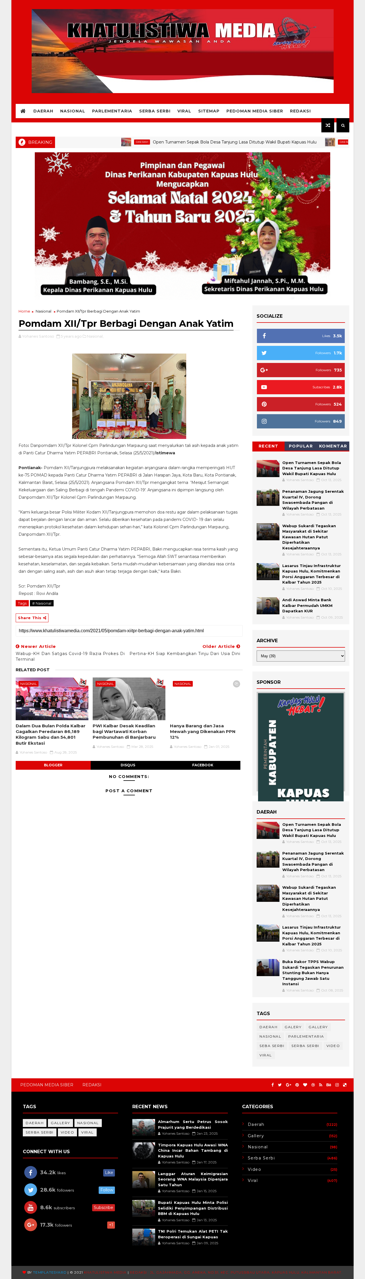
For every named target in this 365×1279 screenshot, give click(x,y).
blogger (53, 765)
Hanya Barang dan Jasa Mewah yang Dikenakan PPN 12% (203, 731)
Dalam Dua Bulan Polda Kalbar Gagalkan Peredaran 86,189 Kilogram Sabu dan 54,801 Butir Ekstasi (51, 734)
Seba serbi (271, 1046)
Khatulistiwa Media (105, 1272)
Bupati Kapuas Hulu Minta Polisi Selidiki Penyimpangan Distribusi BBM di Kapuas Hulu (193, 1208)
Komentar (333, 446)
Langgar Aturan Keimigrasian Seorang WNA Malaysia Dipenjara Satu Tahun (193, 1179)
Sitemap (209, 111)
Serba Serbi (155, 111)
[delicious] (345, 1085)
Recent (269, 446)
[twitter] (280, 1085)
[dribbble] (313, 1085)
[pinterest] (297, 1085)
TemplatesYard (49, 1272)
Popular (301, 446)
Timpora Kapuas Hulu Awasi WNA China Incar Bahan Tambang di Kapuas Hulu (193, 1150)
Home (24, 311)
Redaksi (300, 111)
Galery (293, 1027)
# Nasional (41, 603)
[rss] (321, 1085)
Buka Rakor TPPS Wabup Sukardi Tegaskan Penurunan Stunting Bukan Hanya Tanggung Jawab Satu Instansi (313, 972)
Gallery (318, 1027)
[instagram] (337, 1085)
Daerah (43, 111)
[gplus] (289, 1085)
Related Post (33, 669)
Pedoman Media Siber (254, 111)
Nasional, (95, 336)
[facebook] (272, 1085)
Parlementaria (112, 111)
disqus (128, 765)
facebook (202, 765)
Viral (184, 111)
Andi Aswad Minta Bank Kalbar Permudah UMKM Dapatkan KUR (307, 605)
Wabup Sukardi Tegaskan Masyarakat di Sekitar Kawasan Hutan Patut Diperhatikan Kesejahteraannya (309, 536)
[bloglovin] (305, 1085)
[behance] (328, 1085)
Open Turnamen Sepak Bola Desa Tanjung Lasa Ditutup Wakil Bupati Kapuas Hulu (204, 142)
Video (333, 1046)
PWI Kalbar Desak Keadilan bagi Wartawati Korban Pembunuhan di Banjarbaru (124, 731)
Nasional (72, 111)
